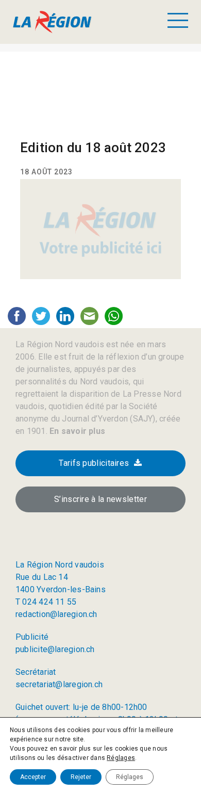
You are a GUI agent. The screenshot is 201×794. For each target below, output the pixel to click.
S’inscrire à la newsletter (100, 499)
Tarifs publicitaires (94, 463)
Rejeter (81, 777)
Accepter (33, 777)
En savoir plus (76, 431)
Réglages (121, 757)
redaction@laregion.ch (56, 614)
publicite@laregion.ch (55, 649)
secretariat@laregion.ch (59, 684)
